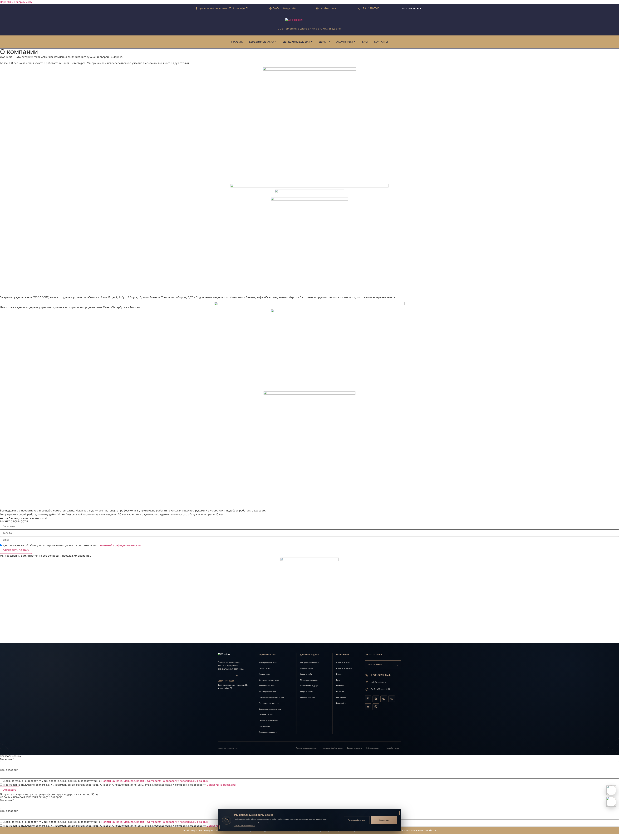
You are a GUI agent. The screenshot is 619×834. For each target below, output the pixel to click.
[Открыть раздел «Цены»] (329, 41)
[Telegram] (391, 699)
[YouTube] (383, 699)
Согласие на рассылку (354, 748)
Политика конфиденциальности (306, 748)
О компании (344, 41)
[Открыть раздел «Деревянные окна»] (276, 41)
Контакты (381, 41)
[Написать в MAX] (611, 802)
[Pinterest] (376, 699)
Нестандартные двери (309, 686)
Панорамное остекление (269, 703)
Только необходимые (356, 820)
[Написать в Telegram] (611, 790)
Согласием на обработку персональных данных (177, 780)
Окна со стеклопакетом (268, 720)
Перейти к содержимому (16, 2)
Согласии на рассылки (221, 784)
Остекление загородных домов (271, 697)
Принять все (384, 820)
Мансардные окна (266, 715)
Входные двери (306, 668)
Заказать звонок (412, 8)
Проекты (237, 41)
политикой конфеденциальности (120, 545)
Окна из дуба (264, 668)
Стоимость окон (342, 662)
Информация (342, 654)
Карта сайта (341, 703)
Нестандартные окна (267, 691)
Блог (365, 41)
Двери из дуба (306, 674)
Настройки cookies (392, 748)
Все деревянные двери (309, 662)
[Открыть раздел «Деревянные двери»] (312, 41)
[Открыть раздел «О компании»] (355, 41)
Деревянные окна (261, 41)
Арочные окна (264, 674)
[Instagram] (368, 699)
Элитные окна (264, 726)
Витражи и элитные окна (269, 680)
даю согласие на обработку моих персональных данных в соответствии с (72, 545)
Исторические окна (267, 686)
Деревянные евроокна (268, 732)
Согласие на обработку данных (332, 748)
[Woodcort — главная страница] (234, 655)
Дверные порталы (307, 697)
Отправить (9, 789)
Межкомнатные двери (309, 680)
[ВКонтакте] (368, 706)
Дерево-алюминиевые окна (270, 709)
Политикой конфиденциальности (122, 780)
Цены (322, 41)
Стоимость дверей (344, 668)
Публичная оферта (372, 748)
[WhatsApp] (376, 706)
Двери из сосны (306, 691)
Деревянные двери (296, 41)
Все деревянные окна (267, 662)
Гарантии (340, 691)
